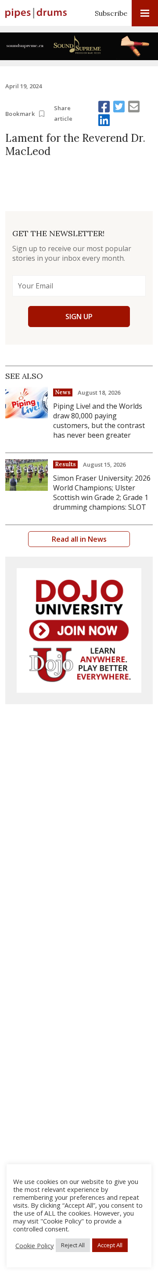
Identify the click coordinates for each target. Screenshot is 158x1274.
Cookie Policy (34, 1245)
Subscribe (111, 13)
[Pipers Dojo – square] (79, 630)
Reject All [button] (73, 1245)
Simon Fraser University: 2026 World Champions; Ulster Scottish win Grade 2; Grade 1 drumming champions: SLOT (102, 492)
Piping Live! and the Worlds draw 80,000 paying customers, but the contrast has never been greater (99, 420)
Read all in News (79, 539)
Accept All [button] (109, 1245)
